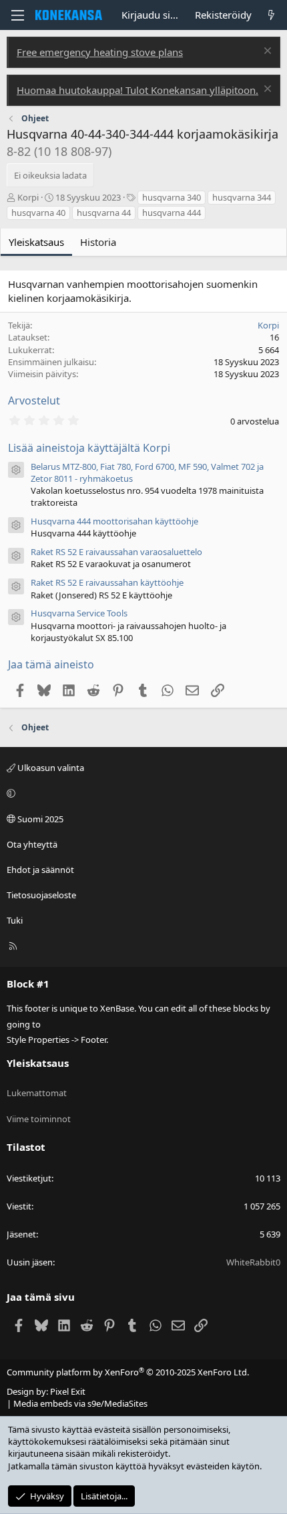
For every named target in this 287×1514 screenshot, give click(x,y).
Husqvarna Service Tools (79, 613)
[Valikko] (17, 15)
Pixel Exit (67, 1391)
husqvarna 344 (241, 197)
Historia (98, 242)
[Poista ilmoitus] (266, 52)
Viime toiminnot (39, 1119)
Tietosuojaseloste (41, 895)
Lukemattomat (37, 1093)
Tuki (15, 920)
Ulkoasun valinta (49, 768)
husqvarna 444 (171, 213)
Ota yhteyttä (32, 844)
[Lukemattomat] (271, 15)
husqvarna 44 (104, 213)
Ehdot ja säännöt (40, 870)
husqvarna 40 (38, 213)
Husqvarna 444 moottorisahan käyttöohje (114, 521)
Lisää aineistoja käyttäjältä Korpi (89, 447)
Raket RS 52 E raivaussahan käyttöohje (107, 582)
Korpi (28, 197)
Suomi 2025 (39, 819)
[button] (141, 793)
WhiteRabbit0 (253, 1262)
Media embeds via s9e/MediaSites (80, 1403)
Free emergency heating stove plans (100, 52)
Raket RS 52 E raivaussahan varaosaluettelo (116, 552)
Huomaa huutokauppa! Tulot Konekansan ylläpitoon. (137, 90)
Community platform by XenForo (128, 1372)
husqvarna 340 (171, 197)
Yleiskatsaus (36, 242)
